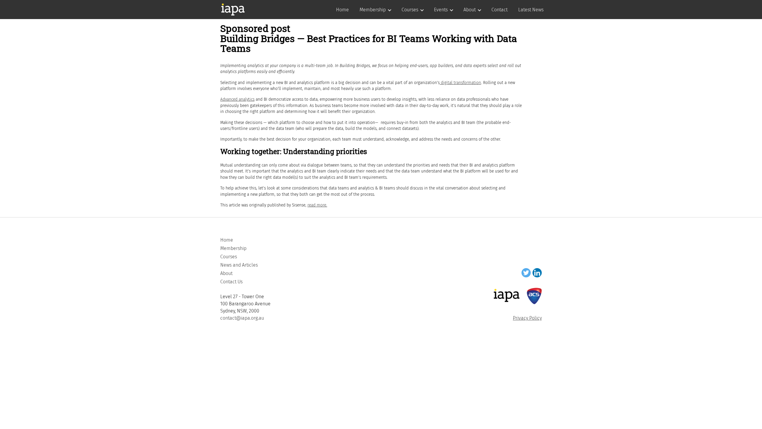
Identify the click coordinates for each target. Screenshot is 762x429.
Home (342, 10)
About (469, 10)
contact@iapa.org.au (242, 318)
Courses (410, 10)
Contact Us (231, 282)
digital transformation (460, 82)
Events (441, 10)
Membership (373, 10)
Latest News (531, 10)
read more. (317, 205)
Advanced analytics (237, 99)
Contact (499, 10)
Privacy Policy (527, 318)
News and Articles (239, 265)
